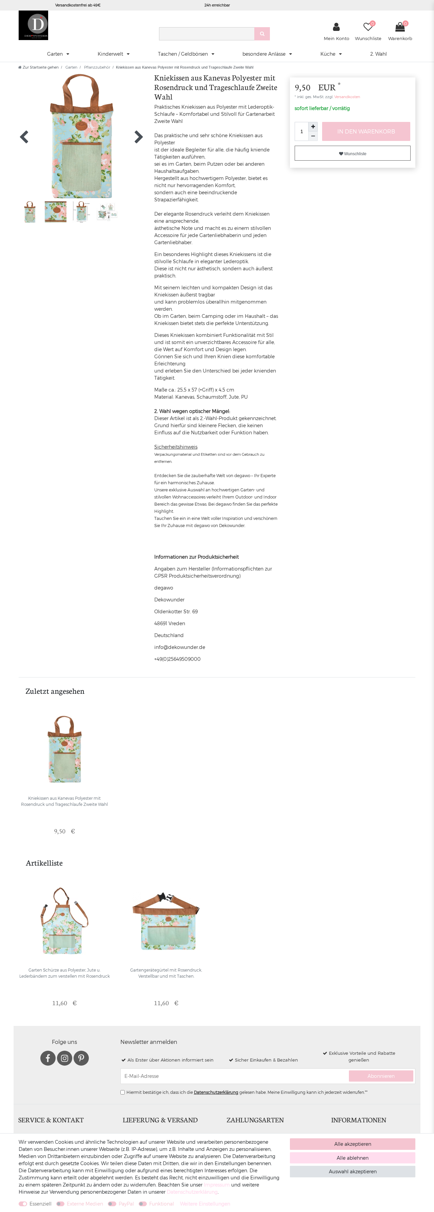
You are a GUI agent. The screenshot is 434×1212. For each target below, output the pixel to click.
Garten (55, 54)
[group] (64, 749)
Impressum (217, 1185)
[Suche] (262, 33)
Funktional (161, 1204)
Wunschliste (355, 153)
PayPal (126, 1204)
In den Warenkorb (366, 131)
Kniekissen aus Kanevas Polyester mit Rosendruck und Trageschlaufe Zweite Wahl (64, 801)
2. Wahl (378, 54)
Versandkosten (346, 96)
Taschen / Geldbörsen (183, 54)
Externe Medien (85, 1204)
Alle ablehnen (353, 1158)
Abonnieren (381, 1076)
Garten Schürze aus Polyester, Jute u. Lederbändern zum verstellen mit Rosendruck (64, 972)
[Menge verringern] (313, 136)
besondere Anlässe (264, 54)
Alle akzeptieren (352, 1144)
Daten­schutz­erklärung (192, 1192)
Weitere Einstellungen (205, 1204)
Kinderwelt (111, 54)
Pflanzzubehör (96, 67)
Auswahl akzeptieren (353, 1171)
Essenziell (40, 1204)
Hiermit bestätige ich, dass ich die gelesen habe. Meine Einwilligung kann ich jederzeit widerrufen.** (247, 1092)
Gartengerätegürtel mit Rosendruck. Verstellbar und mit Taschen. (166, 972)
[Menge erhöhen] (313, 126)
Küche (328, 54)
